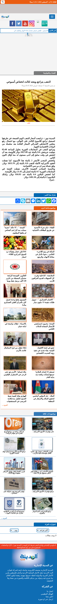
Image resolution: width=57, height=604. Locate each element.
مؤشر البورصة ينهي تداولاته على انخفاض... (13, 492)
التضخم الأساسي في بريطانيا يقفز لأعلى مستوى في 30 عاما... (42, 472)
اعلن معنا (49, 597)
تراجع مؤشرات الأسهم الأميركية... (43, 491)
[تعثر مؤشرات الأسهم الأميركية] (42, 423)
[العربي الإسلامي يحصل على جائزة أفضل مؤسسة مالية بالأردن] (42, 443)
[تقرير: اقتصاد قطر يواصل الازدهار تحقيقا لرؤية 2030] (14, 463)
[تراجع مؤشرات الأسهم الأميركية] (42, 483)
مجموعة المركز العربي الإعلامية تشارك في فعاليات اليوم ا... (14, 512)
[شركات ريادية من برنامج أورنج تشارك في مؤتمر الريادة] (14, 423)
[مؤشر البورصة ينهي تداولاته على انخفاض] (14, 483)
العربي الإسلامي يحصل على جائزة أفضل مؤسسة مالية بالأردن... (42, 452)
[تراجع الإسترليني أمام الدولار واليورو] (42, 503)
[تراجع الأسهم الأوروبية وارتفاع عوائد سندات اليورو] (14, 443)
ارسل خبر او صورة (45, 599)
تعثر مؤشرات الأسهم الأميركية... (43, 431)
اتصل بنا (50, 591)
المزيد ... (5, 405)
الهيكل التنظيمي (47, 594)
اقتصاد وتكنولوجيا (49, 73)
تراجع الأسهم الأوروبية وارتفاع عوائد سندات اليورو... (14, 452)
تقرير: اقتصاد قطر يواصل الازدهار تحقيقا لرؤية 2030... (14, 472)
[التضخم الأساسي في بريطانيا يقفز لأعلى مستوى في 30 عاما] (42, 463)
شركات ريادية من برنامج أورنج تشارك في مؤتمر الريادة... (14, 432)
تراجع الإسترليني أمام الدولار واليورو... (41, 512)
